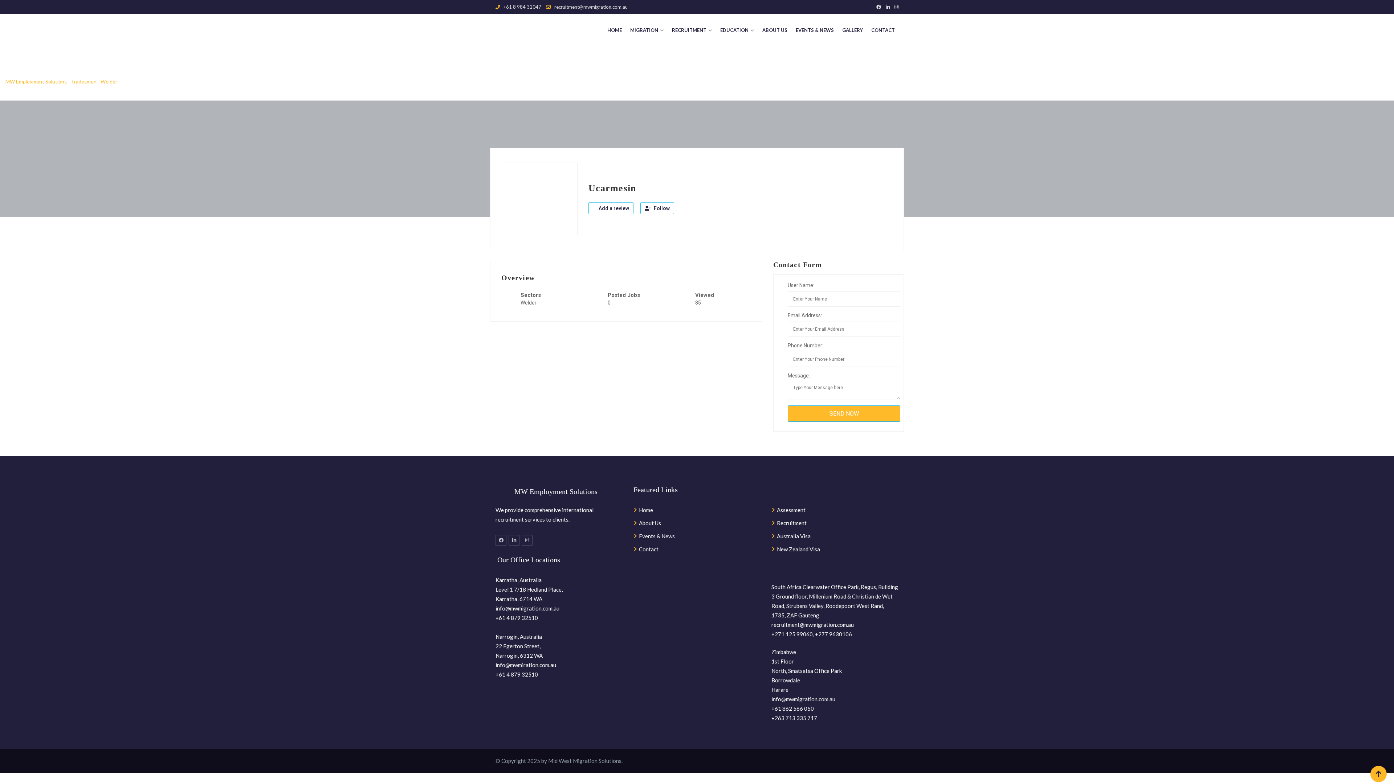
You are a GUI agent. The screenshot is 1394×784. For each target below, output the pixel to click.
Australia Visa (794, 536)
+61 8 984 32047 (522, 7)
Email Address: (805, 315)
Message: (799, 376)
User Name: (801, 285)
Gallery (852, 30)
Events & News (815, 30)
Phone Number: (805, 345)
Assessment (791, 510)
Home (614, 30)
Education (734, 30)
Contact (883, 30)
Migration (644, 30)
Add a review (613, 208)
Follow (661, 208)
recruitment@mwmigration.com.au (591, 7)
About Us (774, 30)
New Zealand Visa (798, 549)
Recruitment (689, 30)
